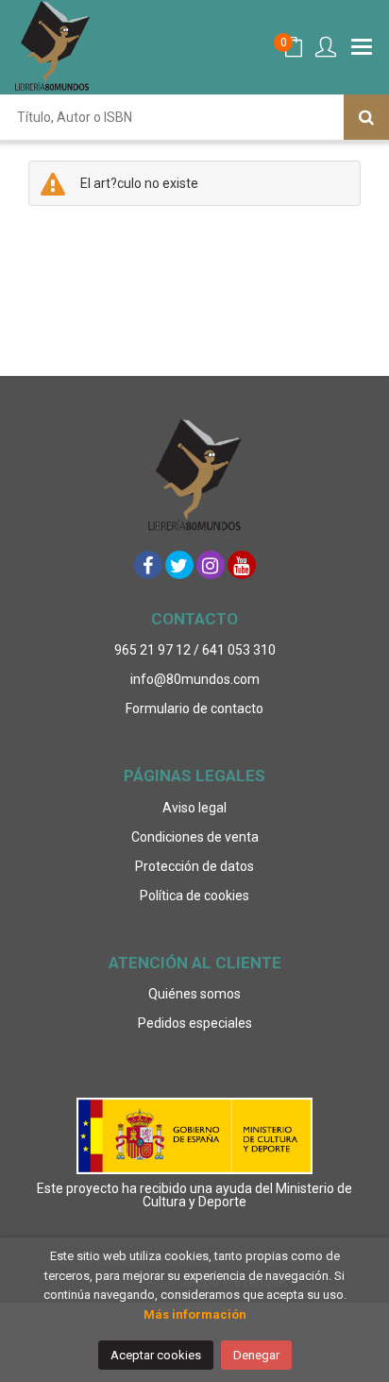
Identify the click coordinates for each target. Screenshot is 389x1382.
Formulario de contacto (194, 708)
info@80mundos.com (195, 679)
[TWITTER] (179, 565)
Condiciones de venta (195, 837)
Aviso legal (194, 807)
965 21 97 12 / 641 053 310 (195, 649)
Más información (195, 1314)
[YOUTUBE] (242, 565)
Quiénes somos (194, 993)
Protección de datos (194, 866)
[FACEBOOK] (148, 565)
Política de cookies (194, 895)
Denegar (256, 1355)
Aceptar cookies (155, 1355)
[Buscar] (366, 117)
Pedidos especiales (195, 1023)
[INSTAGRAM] (210, 565)
